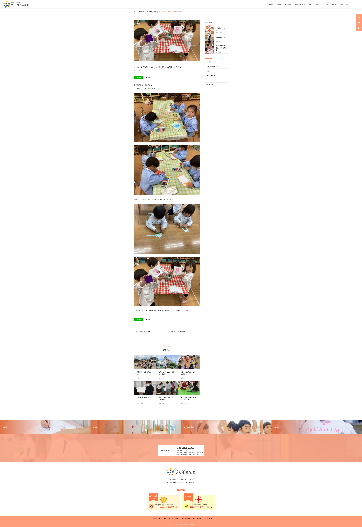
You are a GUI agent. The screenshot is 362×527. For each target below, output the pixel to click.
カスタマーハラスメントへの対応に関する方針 (164, 518)
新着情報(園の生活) (212, 66)
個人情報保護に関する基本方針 (191, 518)
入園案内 (317, 4)
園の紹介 (278, 4)
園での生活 (288, 4)
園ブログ (356, 4)
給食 (208, 71)
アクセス (325, 4)
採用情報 (334, 4)
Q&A (309, 4)
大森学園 (270, 4)
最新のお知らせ (345, 4)
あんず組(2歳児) (300, 4)
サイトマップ (208, 518)
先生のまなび (211, 75)
